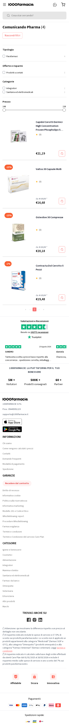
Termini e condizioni (12, 531)
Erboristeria (8, 596)
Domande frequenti (12, 459)
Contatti (6, 453)
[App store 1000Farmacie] (15, 422)
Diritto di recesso (11, 490)
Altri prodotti (9, 601)
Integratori (8, 565)
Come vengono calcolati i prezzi (18, 448)
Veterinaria (8, 591)
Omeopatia (8, 586)
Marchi (6, 606)
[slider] (4, 110)
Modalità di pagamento (14, 464)
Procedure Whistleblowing (15, 521)
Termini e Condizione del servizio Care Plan (23, 537)
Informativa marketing (13, 506)
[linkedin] (40, 620)
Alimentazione (9, 560)
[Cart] (63, 4)
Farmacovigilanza (11, 526)
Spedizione (8, 469)
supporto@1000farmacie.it (15, 414)
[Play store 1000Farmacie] (15, 429)
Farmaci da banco (11, 580)
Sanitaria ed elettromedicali (16, 575)
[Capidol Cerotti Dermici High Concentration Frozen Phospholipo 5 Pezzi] (18, 137)
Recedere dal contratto (17, 483)
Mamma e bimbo (10, 570)
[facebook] (29, 620)
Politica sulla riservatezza (15, 500)
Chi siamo (7, 443)
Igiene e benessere (12, 549)
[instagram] (34, 620)
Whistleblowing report (13, 516)
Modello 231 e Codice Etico (15, 511)
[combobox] (34, 15)
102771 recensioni (39, 332)
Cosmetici (7, 555)
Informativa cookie (12, 495)
